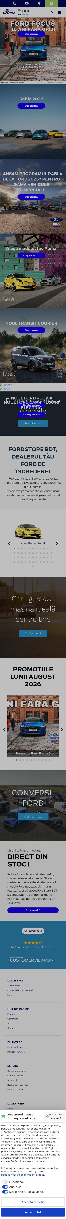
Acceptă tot (33, 1212)
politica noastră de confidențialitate (22, 1174)
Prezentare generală (55, 1116)
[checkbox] (12, 1182)
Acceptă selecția (33, 1202)
